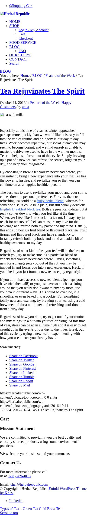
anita (25, 107)
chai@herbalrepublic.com (29, 484)
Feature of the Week (60, 76)
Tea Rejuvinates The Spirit (42, 91)
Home (24, 76)
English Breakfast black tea (20, 209)
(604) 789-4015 (19, 476)
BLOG (5, 71)
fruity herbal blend (50, 201)
